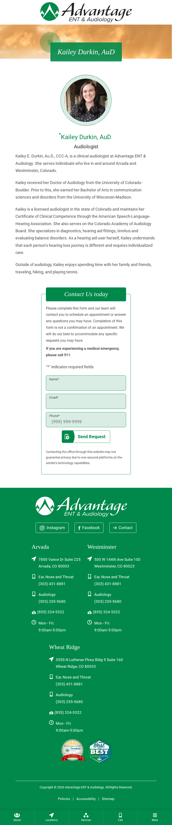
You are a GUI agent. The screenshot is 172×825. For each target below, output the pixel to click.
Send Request (91, 436)
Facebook (90, 527)
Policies (64, 799)
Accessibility (86, 799)
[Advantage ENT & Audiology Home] (86, 12)
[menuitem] (17, 817)
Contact (125, 527)
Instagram (55, 527)
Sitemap (108, 799)
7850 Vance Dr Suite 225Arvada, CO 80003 (60, 563)
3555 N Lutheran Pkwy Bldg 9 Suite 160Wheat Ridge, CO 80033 (89, 663)
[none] (17, 817)
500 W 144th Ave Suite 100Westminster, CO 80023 (117, 563)
